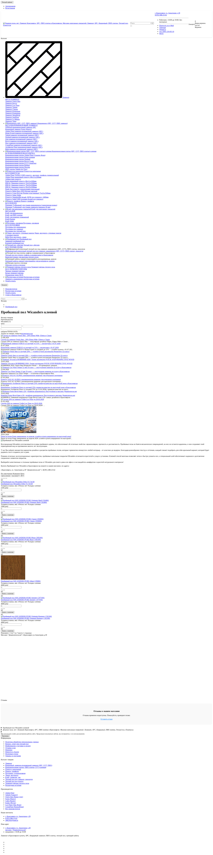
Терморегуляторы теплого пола (43, 267)
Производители (11, 289)
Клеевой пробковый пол (14, 243)
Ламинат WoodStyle (12, 115)
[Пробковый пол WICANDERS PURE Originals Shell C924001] (25, 500)
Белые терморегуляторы (14, 273)
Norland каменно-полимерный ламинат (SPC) (22, 137)
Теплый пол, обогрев (31, 245)
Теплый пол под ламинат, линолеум (19, 779)
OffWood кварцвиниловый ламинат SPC (20, 127)
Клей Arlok (9, 221)
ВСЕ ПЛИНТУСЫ (12, 173)
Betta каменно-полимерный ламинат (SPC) (21, 149)
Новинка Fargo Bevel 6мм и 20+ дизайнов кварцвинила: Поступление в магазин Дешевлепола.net (38, 395)
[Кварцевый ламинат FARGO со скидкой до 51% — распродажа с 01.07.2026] (30, 343)
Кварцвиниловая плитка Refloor (17, 165)
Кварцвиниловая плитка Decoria (17, 167)
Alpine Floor (9, 793)
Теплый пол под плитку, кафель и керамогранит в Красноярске (29, 255)
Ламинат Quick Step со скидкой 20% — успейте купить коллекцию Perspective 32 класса (34, 355)
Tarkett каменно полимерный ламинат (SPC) (22, 135)
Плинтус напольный (13, 769)
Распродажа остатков (31, 277)
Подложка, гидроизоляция (15, 773)
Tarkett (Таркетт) (11, 795)
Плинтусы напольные (32, 171)
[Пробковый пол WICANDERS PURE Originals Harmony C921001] (26, 616)
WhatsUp (162, 29)
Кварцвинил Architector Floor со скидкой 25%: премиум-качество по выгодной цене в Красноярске (38, 387)
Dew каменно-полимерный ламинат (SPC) (21, 143)
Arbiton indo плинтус (13, 179)
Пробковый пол (25, 239)
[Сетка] (2, 478)
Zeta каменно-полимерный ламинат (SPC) (21, 139)
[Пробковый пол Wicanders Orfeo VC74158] (17, 482)
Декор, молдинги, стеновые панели (47, 233)
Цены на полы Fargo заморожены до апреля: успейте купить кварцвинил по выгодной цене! (36, 436)
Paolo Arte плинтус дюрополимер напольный (22, 189)
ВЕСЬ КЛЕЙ (10, 211)
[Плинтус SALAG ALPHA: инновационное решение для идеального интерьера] (31, 375)
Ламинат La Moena (12, 119)
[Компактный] (6, 478)
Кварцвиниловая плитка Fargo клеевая (20, 157)
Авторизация (10, 6)
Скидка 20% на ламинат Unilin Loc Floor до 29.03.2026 (21, 403)
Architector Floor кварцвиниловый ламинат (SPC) (24, 147)
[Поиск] (26, 299)
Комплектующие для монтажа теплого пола (21, 257)
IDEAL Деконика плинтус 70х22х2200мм (21, 185)
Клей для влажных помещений (17, 217)
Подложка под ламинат (14, 229)
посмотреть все (27, 333)
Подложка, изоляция (31, 223)
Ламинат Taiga (10, 121)
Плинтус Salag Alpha (13, 195)
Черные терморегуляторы (15, 271)
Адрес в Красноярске (13, 295)
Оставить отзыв (106, 719)
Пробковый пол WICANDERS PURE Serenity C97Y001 (22, 600)
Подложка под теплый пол (15, 231)
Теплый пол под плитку (14, 781)
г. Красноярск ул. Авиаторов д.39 (167, 13)
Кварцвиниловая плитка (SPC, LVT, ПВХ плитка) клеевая (73, 151)
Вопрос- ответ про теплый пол (17, 744)
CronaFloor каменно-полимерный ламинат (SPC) (23, 145)
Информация (6, 738)
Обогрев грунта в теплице (15, 265)
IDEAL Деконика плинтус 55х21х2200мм (21, 183)
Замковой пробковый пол (15, 241)
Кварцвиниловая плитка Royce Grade (19, 161)
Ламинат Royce (11, 103)
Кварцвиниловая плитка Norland (17, 159)
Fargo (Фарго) (10, 799)
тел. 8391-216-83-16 (166, 31)
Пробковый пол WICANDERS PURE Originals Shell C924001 (24, 502)
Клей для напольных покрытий (43, 209)
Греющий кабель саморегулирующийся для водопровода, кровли (30, 261)
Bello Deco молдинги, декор (15, 237)
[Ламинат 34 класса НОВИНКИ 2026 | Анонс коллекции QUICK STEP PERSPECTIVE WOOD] (37, 359)
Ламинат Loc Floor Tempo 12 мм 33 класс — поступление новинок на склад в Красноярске (35, 371)
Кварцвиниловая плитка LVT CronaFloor (20, 163)
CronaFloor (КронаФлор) (14, 807)
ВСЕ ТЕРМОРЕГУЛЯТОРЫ (16, 269)
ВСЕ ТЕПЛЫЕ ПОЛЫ (14, 247)
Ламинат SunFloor (12, 117)
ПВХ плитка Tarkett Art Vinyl (16, 169)
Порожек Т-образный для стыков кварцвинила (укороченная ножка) (31, 205)
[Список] (4, 478)
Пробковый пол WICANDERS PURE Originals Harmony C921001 (25, 618)
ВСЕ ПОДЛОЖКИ (12, 225)
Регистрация (10, 8)
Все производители (12, 809)
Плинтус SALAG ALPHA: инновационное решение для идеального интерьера (31, 379)
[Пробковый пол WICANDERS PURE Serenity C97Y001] (23, 598)
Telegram (162, 27)
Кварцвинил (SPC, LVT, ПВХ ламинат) (52, 123)
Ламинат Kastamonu (12, 113)
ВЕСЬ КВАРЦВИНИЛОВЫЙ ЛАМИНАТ (21, 125)
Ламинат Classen (11, 109)
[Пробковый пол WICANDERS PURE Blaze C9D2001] (22, 538)
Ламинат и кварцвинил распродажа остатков (22, 279)
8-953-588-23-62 (161, 15)
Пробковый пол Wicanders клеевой (16, 728)
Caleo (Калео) (10, 801)
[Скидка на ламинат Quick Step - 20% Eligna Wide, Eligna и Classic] (26, 335)
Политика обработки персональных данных (22, 742)
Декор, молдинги (11, 775)
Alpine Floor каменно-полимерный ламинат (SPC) (24, 131)
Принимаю (5, 736)
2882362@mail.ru (11, 820)
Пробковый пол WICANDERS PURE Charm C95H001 (21, 521)
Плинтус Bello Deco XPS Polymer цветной (21, 191)
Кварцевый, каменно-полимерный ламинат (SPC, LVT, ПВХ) (28, 765)
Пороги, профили (12, 771)
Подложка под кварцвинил (15, 227)
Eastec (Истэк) (10, 803)
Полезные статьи (11, 754)
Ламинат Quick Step (12, 101)
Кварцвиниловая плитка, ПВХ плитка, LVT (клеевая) (25, 767)
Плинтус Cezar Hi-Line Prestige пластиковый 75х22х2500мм (27, 193)
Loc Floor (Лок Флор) (13, 805)
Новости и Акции (12, 752)
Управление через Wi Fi (14, 275)
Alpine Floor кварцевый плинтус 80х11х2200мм (23, 177)
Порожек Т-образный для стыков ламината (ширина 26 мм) (27, 207)
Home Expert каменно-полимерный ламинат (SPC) (24, 133)
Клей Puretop (10, 219)
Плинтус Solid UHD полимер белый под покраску (24, 199)
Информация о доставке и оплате (18, 746)
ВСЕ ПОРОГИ (11, 203)
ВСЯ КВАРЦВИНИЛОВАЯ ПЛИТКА (20, 153)
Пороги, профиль (27, 201)
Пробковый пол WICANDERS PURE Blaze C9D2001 (21, 540)
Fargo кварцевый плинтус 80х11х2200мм (20, 181)
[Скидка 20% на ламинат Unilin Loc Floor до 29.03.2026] (22, 399)
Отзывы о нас (10, 748)
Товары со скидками (13, 756)
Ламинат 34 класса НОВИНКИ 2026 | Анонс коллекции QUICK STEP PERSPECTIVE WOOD (36, 363)
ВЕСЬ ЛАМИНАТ (12, 99)
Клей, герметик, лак (13, 777)
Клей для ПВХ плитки (14, 215)
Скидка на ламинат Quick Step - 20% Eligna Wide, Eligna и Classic (25, 339)
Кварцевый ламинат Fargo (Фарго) (18, 129)
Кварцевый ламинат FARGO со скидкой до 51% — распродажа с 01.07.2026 (30, 347)
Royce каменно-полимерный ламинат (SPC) (22, 141)
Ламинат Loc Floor (12, 105)
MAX (161, 33)
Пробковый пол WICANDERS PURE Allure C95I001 (21, 581)
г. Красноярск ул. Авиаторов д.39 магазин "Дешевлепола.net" (18, 829)
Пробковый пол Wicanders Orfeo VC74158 (17, 484)
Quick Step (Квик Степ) (14, 797)
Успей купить (10, 281)
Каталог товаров (7, 760)
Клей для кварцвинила (14, 213)
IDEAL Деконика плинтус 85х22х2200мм (21, 187)
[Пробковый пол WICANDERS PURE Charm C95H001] (22, 519)
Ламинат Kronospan (12, 111)
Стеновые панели (12, 235)
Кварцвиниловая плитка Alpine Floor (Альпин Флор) (25, 155)
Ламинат (65, 97)
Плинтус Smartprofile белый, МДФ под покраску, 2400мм (26, 197)
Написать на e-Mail (166, 25)
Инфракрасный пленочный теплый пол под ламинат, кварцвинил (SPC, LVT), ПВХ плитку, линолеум (44, 251)
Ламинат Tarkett (11, 107)
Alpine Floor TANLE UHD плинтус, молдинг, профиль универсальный (32, 175)
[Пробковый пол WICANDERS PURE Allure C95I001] (13, 579)
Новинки (8, 750)
